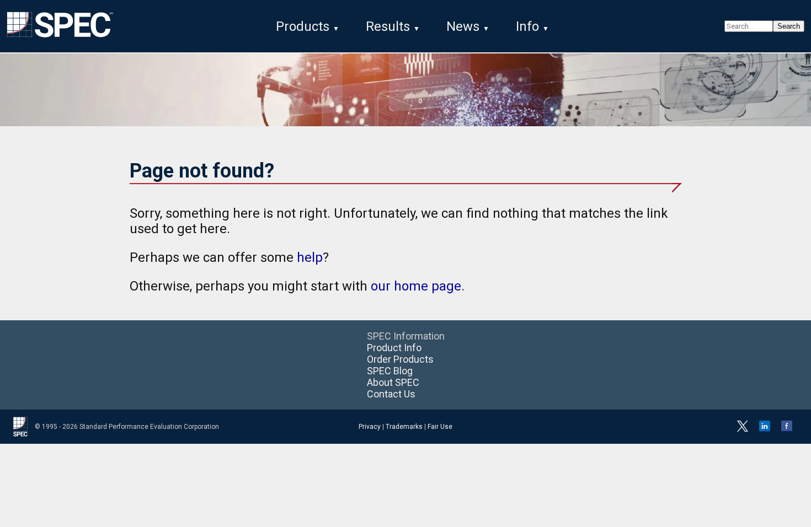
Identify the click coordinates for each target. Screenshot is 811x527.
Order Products (400, 359)
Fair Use (440, 427)
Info (527, 26)
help (310, 257)
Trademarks (404, 427)
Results (388, 26)
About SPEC (393, 382)
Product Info (394, 347)
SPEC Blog (390, 371)
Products (302, 26)
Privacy (370, 427)
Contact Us (391, 394)
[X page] (742, 429)
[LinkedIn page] (764, 429)
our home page (416, 286)
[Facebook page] (786, 429)
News (462, 26)
